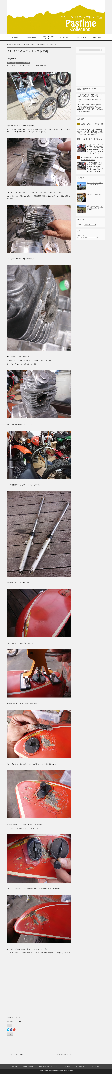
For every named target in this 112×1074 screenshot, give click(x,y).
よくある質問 (64, 37)
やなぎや (89, 194)
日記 (18, 62)
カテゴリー (80, 235)
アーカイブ (80, 224)
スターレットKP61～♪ (61, 1054)
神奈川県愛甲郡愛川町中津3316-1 (87, 88)
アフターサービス (80, 37)
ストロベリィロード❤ (15, 1054)
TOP (15, 44)
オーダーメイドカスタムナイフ (47, 37)
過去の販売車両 (31, 37)
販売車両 (15, 37)
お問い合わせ (97, 37)
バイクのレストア (25, 62)
